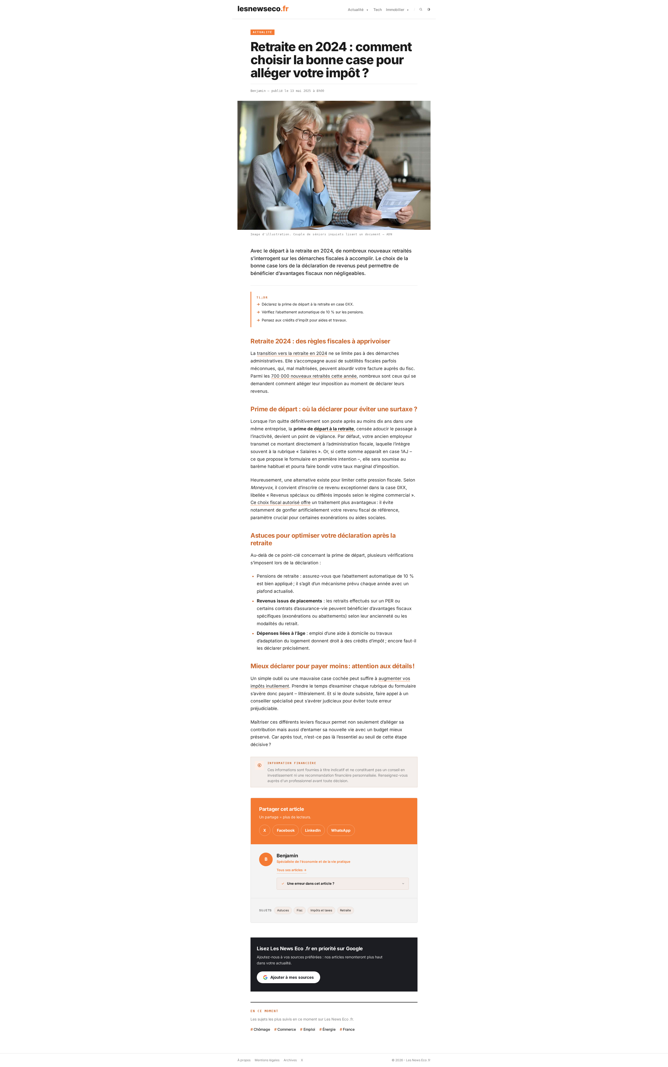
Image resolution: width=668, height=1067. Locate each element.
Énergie (329, 1029)
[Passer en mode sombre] (429, 9)
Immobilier (395, 9)
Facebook (286, 830)
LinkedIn (313, 830)
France (349, 1029)
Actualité (355, 9)
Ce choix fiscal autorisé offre (280, 502)
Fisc (300, 910)
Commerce (286, 1029)
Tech (377, 9)
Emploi (309, 1029)
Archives (290, 1060)
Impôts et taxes (321, 910)
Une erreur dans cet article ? (310, 883)
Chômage (262, 1029)
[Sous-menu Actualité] (367, 10)
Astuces (283, 910)
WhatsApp (340, 830)
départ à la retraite (334, 428)
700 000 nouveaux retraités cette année (314, 376)
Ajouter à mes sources (292, 977)
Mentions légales (267, 1060)
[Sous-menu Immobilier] (408, 10)
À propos (243, 1060)
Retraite (345, 910)
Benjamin (258, 91)
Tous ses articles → (292, 870)
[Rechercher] (421, 9)
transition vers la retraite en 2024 (292, 353)
